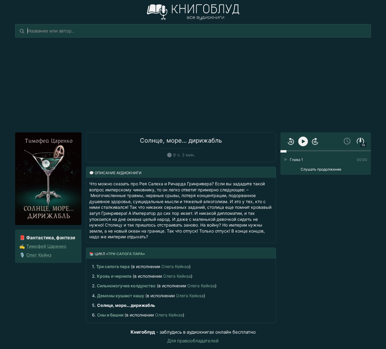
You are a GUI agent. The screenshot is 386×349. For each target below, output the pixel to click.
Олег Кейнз (38, 255)
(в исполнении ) (141, 266)
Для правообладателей (193, 341)
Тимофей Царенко (46, 246)
